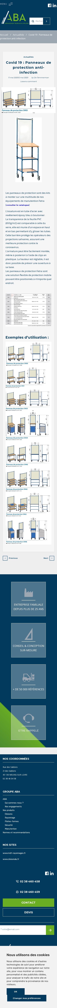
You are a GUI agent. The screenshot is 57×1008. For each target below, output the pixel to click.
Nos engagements (13, 807)
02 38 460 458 (30, 881)
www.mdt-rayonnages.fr (14, 853)
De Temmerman (41, 78)
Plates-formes (12, 821)
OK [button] (15, 991)
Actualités (18, 35)
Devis (28, 912)
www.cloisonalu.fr (11, 859)
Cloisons (8, 814)
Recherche (41, 21)
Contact (28, 902)
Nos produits (9, 810)
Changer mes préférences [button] (27, 998)
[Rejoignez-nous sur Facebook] (49, 5)
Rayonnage (10, 818)
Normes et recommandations (16, 833)
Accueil (4, 35)
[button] (6, 4)
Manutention (11, 829)
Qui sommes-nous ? (14, 803)
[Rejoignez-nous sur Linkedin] (54, 5)
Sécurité (9, 825)
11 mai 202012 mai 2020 (18, 78)
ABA (5, 799)
